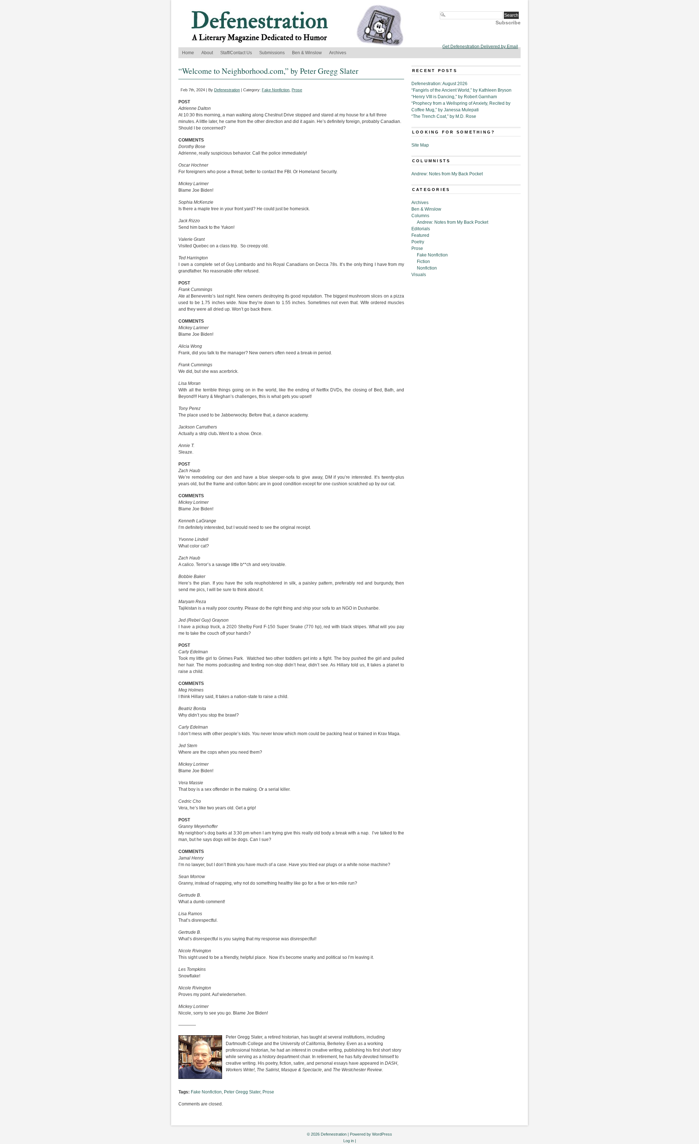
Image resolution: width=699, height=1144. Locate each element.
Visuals (418, 274)
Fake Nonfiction (275, 90)
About (207, 52)
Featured (420, 235)
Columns (420, 215)
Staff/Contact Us (236, 52)
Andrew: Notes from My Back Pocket (447, 173)
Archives (337, 52)
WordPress (382, 1134)
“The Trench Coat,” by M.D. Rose (443, 116)
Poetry (417, 241)
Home (188, 52)
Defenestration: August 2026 (439, 83)
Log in (348, 1141)
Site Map (420, 145)
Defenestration (227, 90)
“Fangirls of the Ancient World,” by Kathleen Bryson (461, 90)
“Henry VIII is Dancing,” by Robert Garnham (454, 96)
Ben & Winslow (307, 52)
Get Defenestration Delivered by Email (480, 46)
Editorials (420, 228)
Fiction (423, 261)
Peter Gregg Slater (242, 1092)
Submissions (272, 52)
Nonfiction (427, 268)
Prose (297, 90)
